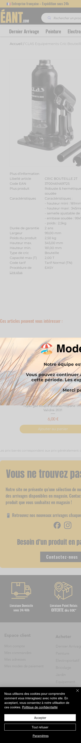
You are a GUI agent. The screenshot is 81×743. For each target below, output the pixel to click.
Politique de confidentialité (40, 707)
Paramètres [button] (41, 736)
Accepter (40, 717)
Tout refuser (40, 727)
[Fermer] (75, 693)
